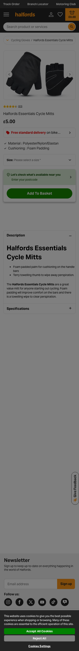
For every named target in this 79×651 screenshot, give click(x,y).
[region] (39, 630)
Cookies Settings (39, 646)
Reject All (39, 638)
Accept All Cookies (39, 631)
